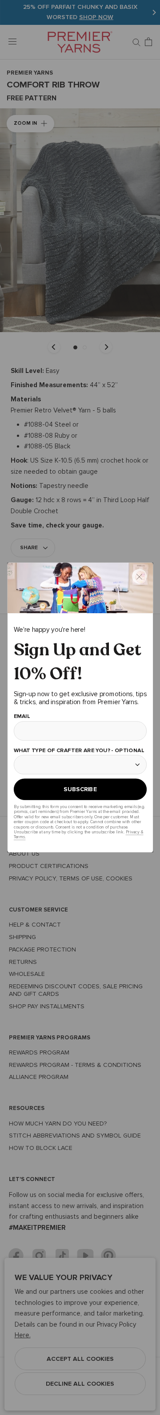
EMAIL (21, 716)
